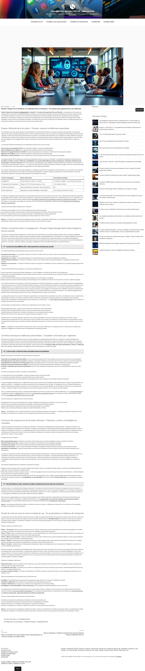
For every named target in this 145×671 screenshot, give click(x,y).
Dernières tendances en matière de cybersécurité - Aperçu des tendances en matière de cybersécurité (42, 592)
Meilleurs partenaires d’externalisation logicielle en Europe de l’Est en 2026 (119, 243)
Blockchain (18, 622)
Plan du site (28, 661)
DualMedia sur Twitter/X (6, 663)
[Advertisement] (72, 36)
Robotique (101, 650)
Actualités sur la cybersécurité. (79, 22)
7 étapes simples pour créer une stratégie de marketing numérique (117, 250)
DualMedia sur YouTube (19, 663)
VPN (127, 650)
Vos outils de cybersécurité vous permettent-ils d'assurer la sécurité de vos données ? (54, 199)
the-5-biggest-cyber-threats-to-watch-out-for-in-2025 (20, 395)
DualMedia (118, 656)
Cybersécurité (24, 112)
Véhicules (116, 650)
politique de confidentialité (18, 661)
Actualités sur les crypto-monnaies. (56, 22)
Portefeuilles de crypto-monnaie (113, 648)
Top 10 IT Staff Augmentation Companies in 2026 (112, 134)
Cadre (136, 648)
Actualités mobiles (109, 22)
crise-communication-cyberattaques (22, 591)
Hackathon (63, 650)
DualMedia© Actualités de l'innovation (72, 11)
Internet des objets (73, 650)
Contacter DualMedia (6, 661)
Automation (8, 622)
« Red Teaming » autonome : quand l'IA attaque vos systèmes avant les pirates (120, 161)
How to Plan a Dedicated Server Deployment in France (114, 141)
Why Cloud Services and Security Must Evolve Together (114, 148)
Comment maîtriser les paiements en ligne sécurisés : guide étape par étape (119, 175)
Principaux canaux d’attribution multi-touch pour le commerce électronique (119, 209)
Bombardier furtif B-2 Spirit (72, 648)
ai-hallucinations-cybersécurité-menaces (43, 393)
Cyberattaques (30, 622)
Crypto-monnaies (94, 648)
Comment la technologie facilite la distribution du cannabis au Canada (118, 189)
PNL (93, 650)
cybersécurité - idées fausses (58, 501)
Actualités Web (96, 22)
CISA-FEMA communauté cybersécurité (61, 299)
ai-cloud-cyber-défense (75, 391)
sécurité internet (81, 650)
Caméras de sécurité (108, 650)
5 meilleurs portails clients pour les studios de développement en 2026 (118, 223)
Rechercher (95, 106)
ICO (67, 650)
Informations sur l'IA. (37, 22)
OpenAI (96, 650)
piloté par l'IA (19, 393)
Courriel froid (87, 648)
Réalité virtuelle (122, 650)
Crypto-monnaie (102, 648)
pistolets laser (89, 650)
